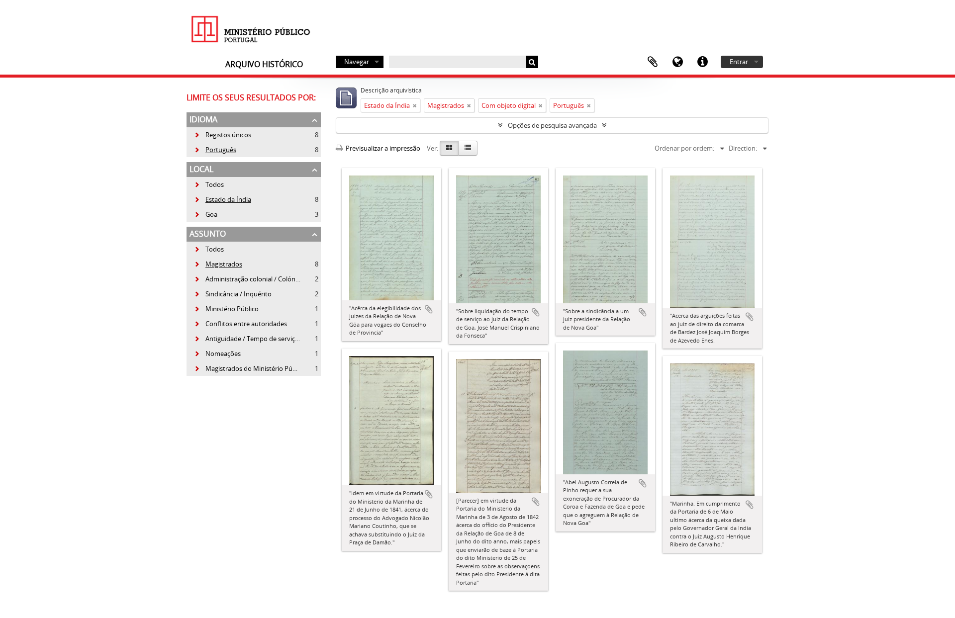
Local (201, 169)
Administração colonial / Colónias (248, 278)
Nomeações (217, 353)
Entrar (739, 61)
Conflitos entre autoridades (240, 323)
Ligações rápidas (702, 62)
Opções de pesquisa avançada (552, 125)
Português (215, 149)
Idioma (677, 62)
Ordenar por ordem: (684, 148)
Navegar (356, 61)
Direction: (743, 148)
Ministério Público (226, 308)
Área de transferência (652, 62)
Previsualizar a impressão (382, 148)
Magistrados (218, 264)
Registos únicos (222, 134)
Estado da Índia (222, 199)
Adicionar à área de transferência (429, 309)
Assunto (208, 233)
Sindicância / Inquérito (233, 293)
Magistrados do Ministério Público (250, 368)
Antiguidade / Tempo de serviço (246, 338)
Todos (214, 184)
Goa (205, 214)
